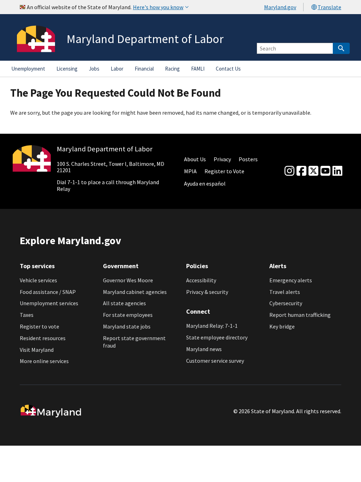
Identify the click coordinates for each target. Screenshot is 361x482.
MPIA (190, 171)
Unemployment (28, 68)
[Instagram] (289, 171)
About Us (195, 159)
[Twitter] (313, 171)
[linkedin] (337, 171)
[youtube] (325, 171)
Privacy (222, 159)
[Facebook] (301, 171)
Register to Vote (224, 171)
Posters (248, 159)
